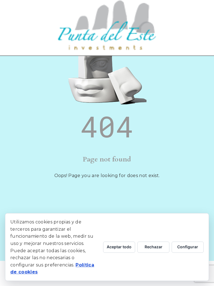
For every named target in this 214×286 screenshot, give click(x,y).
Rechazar (153, 246)
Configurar (187, 246)
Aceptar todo (119, 246)
